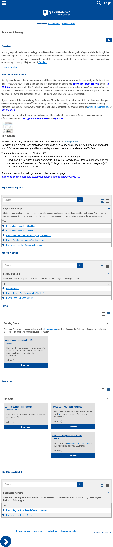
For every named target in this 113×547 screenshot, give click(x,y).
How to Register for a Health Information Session (27, 510)
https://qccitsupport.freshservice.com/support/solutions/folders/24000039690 (40, 177)
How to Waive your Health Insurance (67, 407)
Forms (4, 306)
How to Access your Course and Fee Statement (67, 437)
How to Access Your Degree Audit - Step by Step (26, 293)
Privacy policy (23, 531)
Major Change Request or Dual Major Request (20, 341)
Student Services (54, 24)
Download (34, 365)
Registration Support (12, 187)
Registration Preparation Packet (19, 231)
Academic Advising (69, 24)
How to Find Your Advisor (14, 74)
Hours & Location (9, 67)
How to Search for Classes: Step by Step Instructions (28, 235)
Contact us (51, 531)
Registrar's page (51, 329)
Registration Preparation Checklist (20, 226)
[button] (80, 199)
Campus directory (69, 531)
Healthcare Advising (11, 471)
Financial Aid (85, 443)
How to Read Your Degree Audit (19, 298)
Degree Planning (9, 252)
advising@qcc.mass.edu (98, 106)
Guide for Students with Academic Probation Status (19, 408)
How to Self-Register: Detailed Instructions (24, 245)
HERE (60, 414)
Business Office (73, 443)
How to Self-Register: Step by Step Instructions (25, 240)
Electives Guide (12, 288)
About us (37, 531)
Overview (6, 46)
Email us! (42, 62)
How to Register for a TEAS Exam (20, 515)
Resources (6, 381)
